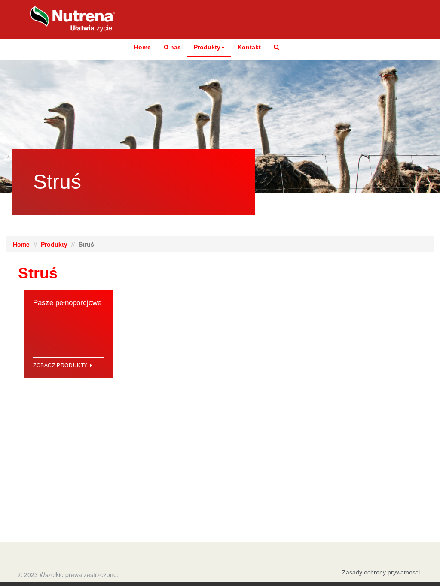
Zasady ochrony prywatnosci (381, 572)
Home (142, 47)
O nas (172, 47)
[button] (276, 47)
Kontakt (249, 47)
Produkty (207, 47)
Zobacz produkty (61, 365)
